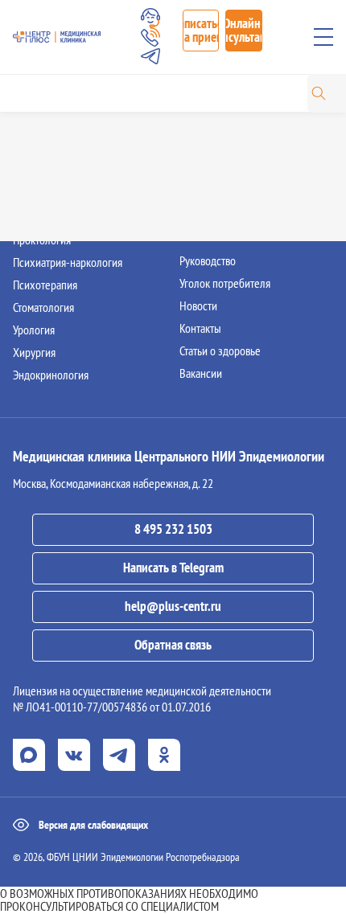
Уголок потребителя (224, 283)
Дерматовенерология (62, 127)
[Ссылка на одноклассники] (164, 755)
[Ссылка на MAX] (29, 755)
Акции (193, 194)
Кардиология (42, 172)
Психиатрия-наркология (67, 262)
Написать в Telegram (173, 567)
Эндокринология (51, 374)
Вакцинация (206, 172)
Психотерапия (45, 284)
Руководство (207, 260)
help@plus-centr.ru (173, 606)
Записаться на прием (201, 30)
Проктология (42, 239)
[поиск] (318, 93)
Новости (198, 305)
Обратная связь (173, 645)
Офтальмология (48, 217)
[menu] (323, 37)
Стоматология (43, 307)
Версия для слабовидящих (93, 825)
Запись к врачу (212, 127)
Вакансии (200, 373)
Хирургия (34, 352)
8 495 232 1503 (173, 529)
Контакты (200, 328)
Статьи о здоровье (220, 350)
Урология (34, 329)
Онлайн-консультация (243, 30)
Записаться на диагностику (239, 149)
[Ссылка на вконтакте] (74, 755)
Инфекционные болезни (69, 149)
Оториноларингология (64, 194)
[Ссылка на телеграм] (119, 755)
